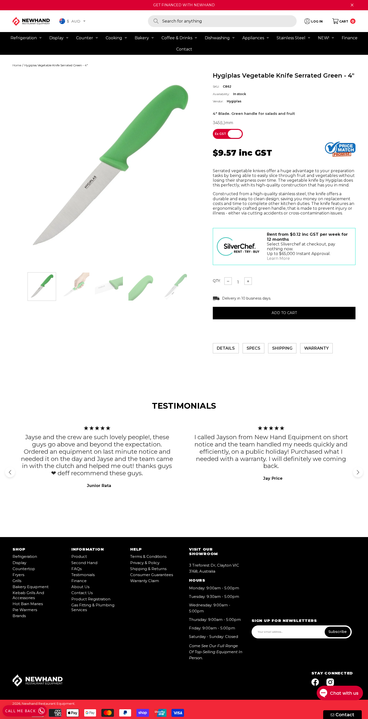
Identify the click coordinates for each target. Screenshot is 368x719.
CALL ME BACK (20, 710)
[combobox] (229, 21)
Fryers (18, 574)
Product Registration (90, 599)
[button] (84, 21)
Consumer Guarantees (151, 574)
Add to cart (284, 313)
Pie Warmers (25, 609)
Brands (19, 615)
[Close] (352, 5)
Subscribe (337, 631)
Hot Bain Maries (28, 603)
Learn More (278, 258)
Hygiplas (234, 101)
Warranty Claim (144, 580)
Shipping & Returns (148, 568)
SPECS (253, 348)
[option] (109, 168)
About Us (80, 586)
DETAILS (226, 348)
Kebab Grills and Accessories (28, 595)
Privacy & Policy (144, 562)
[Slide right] (358, 472)
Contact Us (82, 592)
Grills (17, 580)
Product (79, 556)
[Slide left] (10, 472)
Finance (79, 580)
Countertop (24, 568)
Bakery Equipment (31, 586)
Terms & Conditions (148, 556)
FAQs (76, 568)
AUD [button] (73, 21)
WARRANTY (316, 348)
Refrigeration (25, 556)
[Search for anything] (222, 21)
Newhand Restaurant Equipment (48, 703)
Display (19, 562)
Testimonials (83, 574)
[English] (62, 21)
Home (17, 65)
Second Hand (84, 562)
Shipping (282, 348)
